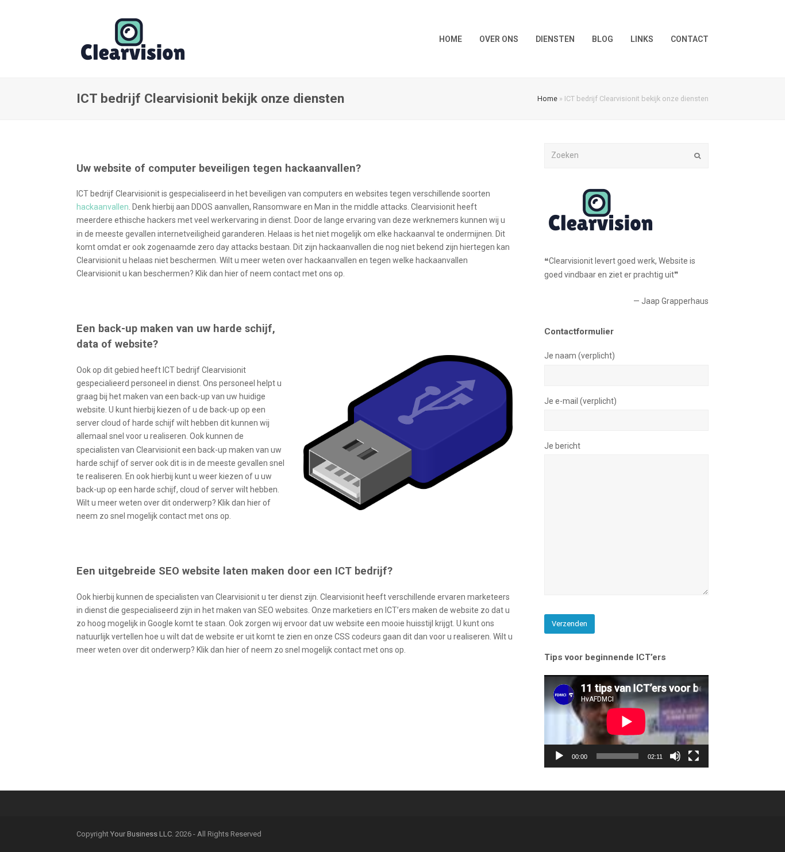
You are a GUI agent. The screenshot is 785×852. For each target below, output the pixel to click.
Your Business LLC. (142, 834)
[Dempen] (675, 756)
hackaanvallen (102, 206)
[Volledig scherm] (693, 756)
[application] (626, 721)
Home (547, 98)
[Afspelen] (559, 756)
